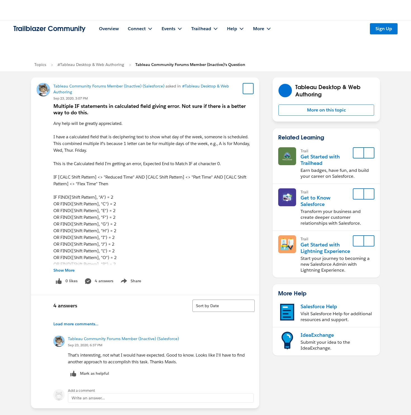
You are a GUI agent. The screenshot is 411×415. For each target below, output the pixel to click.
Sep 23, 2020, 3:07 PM (70, 98)
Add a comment (81, 390)
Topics (40, 64)
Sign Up (383, 29)
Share (130, 282)
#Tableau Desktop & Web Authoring (90, 64)
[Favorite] (248, 89)
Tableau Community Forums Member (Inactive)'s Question (190, 64)
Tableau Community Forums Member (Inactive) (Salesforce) (108, 86)
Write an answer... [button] (88, 397)
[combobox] (223, 306)
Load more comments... (75, 323)
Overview (109, 29)
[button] (326, 110)
